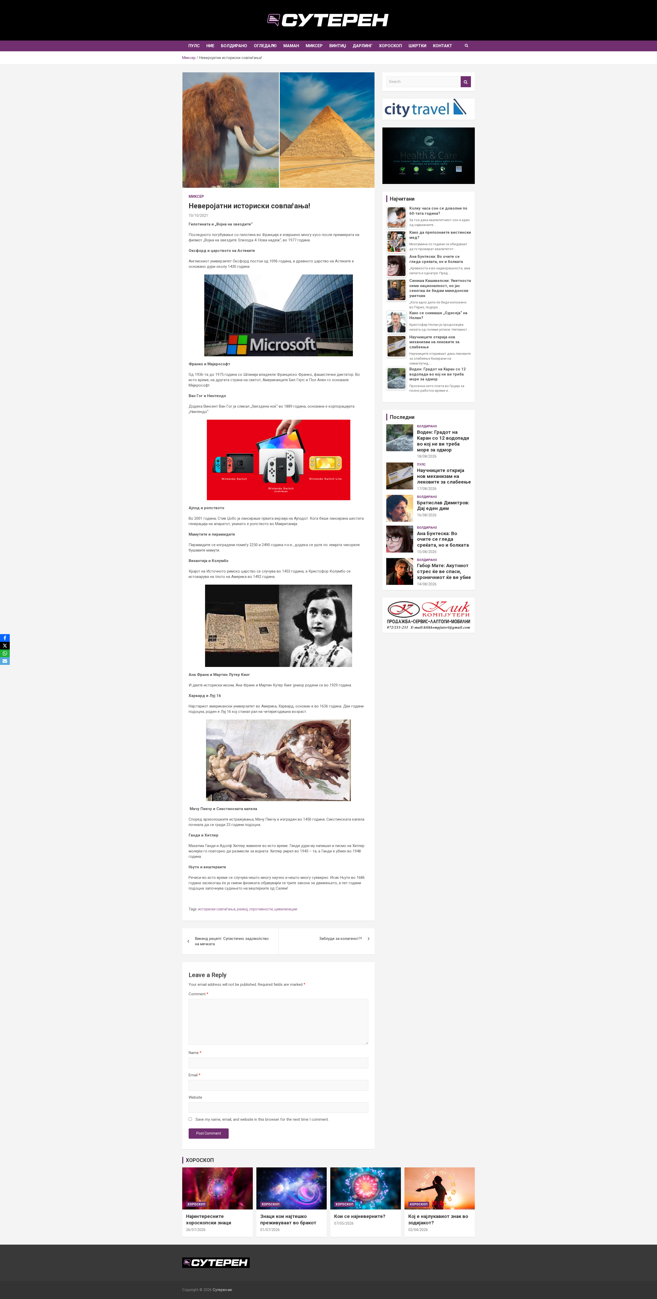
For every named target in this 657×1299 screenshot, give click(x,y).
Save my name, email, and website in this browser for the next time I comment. (262, 1119)
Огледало (265, 45)
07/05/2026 (344, 1223)
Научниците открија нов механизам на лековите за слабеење (444, 476)
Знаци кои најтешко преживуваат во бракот (288, 1219)
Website (195, 1097)
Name (195, 1052)
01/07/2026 (270, 1230)
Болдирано (234, 45)
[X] (5, 646)
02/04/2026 (418, 1230)
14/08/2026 (427, 584)
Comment (198, 994)
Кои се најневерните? (359, 1216)
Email (194, 1075)
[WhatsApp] (5, 653)
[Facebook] (5, 638)
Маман (291, 45)
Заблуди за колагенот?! (340, 938)
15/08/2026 (427, 552)
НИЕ (210, 45)
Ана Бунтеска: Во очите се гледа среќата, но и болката (443, 539)
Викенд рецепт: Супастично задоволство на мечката (232, 941)
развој (242, 909)
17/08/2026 (427, 489)
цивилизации (285, 909)
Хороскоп (390, 45)
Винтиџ (337, 45)
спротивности (261, 909)
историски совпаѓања (216, 909)
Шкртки (417, 45)
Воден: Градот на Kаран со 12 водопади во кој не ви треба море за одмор (443, 440)
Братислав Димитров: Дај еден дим (443, 505)
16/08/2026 (427, 515)
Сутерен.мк (222, 1289)
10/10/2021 (198, 215)
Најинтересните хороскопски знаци (208, 1219)
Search (466, 81)
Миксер (314, 45)
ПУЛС (194, 45)
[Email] (5, 661)
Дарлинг (362, 45)
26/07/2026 (196, 1230)
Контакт (442, 45)
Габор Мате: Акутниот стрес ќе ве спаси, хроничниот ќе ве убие (444, 571)
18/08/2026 (427, 456)
